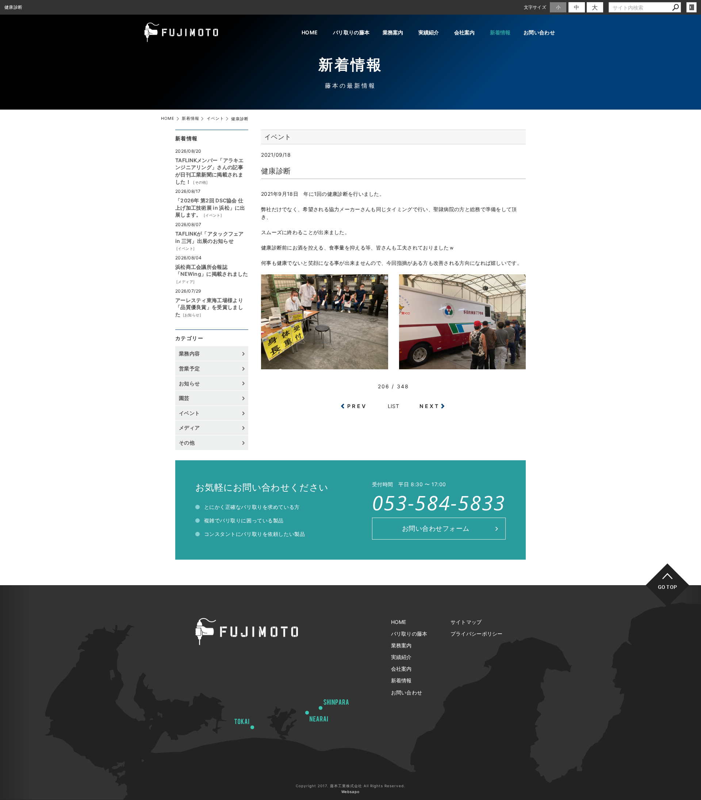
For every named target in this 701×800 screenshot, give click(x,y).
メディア (185, 281)
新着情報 (500, 32)
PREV (357, 406)
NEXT (430, 406)
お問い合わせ (539, 32)
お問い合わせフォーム (436, 528)
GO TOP (667, 586)
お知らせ (192, 315)
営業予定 (189, 368)
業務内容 (189, 353)
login (691, 7)
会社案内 (464, 32)
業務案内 (393, 32)
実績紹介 (428, 32)
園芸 (184, 398)
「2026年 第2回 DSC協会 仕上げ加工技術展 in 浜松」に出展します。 (210, 207)
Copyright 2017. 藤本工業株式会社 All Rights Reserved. (350, 786)
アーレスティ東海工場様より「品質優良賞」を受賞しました (209, 307)
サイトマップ (466, 622)
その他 (200, 182)
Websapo (350, 791)
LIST (393, 406)
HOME (310, 32)
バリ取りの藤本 (351, 32)
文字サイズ (535, 7)
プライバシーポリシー (477, 634)
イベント (213, 215)
